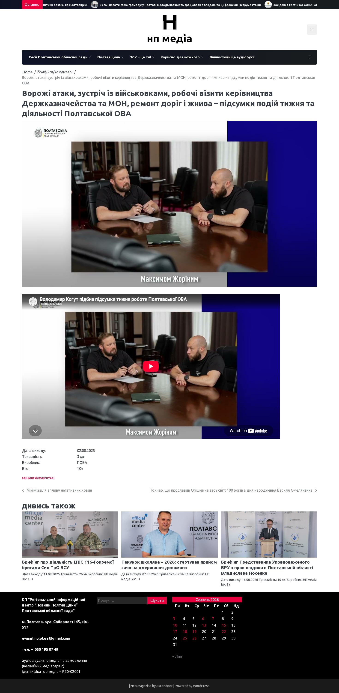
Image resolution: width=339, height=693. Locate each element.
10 (175, 625)
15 (224, 625)
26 (194, 638)
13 (204, 625)
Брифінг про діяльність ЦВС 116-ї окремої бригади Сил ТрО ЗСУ (68, 564)
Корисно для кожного (180, 57)
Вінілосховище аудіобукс (232, 57)
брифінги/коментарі (38, 478)
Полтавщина (108, 57)
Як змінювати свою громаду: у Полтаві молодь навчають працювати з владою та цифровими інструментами (165, 4)
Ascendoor (164, 686)
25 (185, 638)
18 (185, 632)
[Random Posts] (309, 57)
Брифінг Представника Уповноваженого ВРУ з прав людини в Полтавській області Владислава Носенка (267, 567)
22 (224, 632)
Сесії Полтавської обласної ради (58, 57)
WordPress (201, 686)
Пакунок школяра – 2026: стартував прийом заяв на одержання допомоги (169, 564)
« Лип (177, 656)
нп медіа (169, 38)
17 (175, 632)
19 (194, 632)
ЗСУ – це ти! (140, 57)
